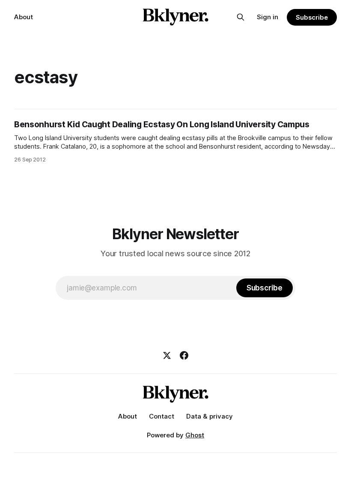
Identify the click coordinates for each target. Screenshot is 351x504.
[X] (167, 355)
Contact (161, 416)
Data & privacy (209, 416)
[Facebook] (184, 355)
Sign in (267, 17)
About (23, 17)
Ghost (194, 435)
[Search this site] (240, 17)
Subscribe (312, 17)
